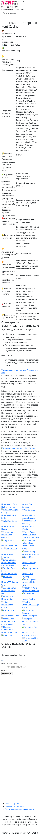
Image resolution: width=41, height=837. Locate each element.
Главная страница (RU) (15, 806)
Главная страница (13, 803)
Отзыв (4, 670)
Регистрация (12, 6)
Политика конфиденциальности (19, 809)
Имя (3, 663)
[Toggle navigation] (4, 11)
